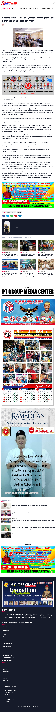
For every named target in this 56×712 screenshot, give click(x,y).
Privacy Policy (6, 641)
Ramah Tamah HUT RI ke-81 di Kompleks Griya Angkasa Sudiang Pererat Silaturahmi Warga (22, 8)
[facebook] (3, 216)
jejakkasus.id (5, 678)
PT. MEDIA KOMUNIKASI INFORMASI (10, 690)
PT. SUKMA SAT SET (7, 701)
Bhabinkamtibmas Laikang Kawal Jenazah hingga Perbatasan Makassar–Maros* (27, 256)
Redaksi (4, 634)
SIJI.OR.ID (5, 626)
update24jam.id (6, 683)
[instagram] (10, 709)
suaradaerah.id (6, 680)
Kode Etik (5, 636)
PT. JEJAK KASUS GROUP (8, 692)
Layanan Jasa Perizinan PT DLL (9, 657)
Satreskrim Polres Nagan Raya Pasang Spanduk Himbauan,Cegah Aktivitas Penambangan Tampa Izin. (10, 256)
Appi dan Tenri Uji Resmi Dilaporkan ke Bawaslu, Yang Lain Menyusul (28, 513)
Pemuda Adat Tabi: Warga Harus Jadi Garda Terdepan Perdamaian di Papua (29, 505)
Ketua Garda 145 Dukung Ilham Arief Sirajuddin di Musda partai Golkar (9, 275)
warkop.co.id (5, 669)
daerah (13, 212)
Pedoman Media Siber (7, 643)
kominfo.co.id (6, 664)
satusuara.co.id (6, 673)
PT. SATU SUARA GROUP (8, 697)
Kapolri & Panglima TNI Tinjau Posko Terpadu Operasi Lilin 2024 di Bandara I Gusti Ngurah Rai (33, 521)
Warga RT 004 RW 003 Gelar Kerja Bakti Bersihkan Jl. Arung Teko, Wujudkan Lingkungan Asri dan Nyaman (45, 256)
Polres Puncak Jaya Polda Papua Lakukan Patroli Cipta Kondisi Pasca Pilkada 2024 (31, 535)
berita (8, 212)
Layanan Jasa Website (7, 655)
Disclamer (5, 638)
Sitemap (44, 2)
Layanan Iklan (6, 650)
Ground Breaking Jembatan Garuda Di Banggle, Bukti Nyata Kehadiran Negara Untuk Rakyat (27, 275)
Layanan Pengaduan (7, 653)
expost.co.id (5, 667)
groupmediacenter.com (32, 706)
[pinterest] (16, 216)
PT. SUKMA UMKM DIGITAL (8, 699)
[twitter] (7, 216)
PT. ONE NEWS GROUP (7, 694)
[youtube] (12, 709)
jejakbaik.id (5, 676)
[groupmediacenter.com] (9, 5)
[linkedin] (20, 216)
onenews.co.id (6, 671)
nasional (8, 14)
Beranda (4, 14)
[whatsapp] (11, 216)
